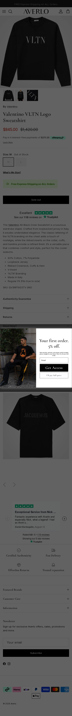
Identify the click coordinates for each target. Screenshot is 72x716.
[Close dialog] (69, 331)
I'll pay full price (54, 375)
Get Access (54, 368)
